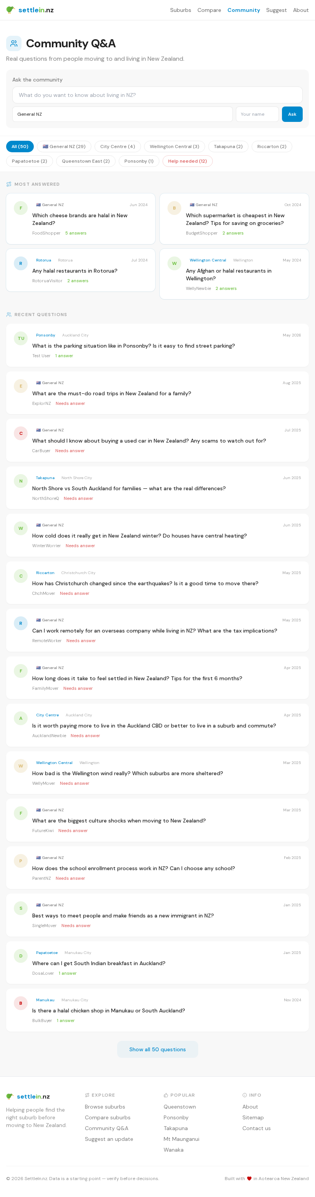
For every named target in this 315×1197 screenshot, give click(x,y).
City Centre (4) (117, 146)
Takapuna (176, 1128)
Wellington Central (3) (174, 146)
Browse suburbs (105, 1106)
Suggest (276, 10)
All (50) (20, 146)
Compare (209, 10)
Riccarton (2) (272, 146)
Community (243, 10)
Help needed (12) (187, 161)
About (301, 10)
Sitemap (253, 1117)
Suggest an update (109, 1138)
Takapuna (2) (228, 146)
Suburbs (180, 10)
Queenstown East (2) (86, 161)
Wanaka (174, 1149)
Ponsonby (176, 1117)
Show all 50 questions (157, 1049)
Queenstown (180, 1106)
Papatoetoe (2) (29, 161)
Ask (292, 114)
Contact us (256, 1128)
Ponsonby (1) (139, 161)
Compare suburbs (108, 1117)
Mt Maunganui (181, 1138)
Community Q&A (106, 1128)
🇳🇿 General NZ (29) (64, 146)
